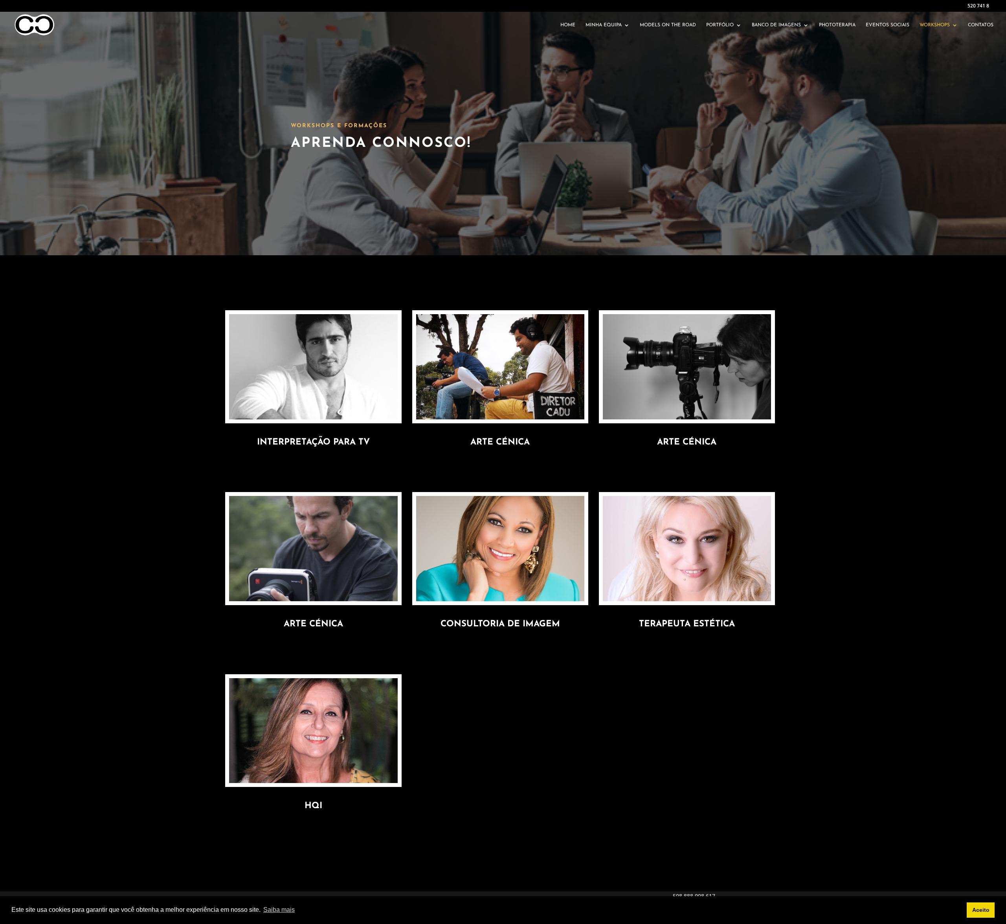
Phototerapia (837, 25)
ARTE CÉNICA (313, 624)
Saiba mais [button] (279, 909)
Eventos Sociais (887, 25)
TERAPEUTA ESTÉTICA (687, 624)
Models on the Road (668, 25)
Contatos (980, 25)
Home (567, 25)
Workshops (935, 25)
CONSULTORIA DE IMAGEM (500, 624)
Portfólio (720, 25)
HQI (313, 806)
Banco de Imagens (776, 25)
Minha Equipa (604, 25)
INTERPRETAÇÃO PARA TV (313, 442)
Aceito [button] (980, 910)
